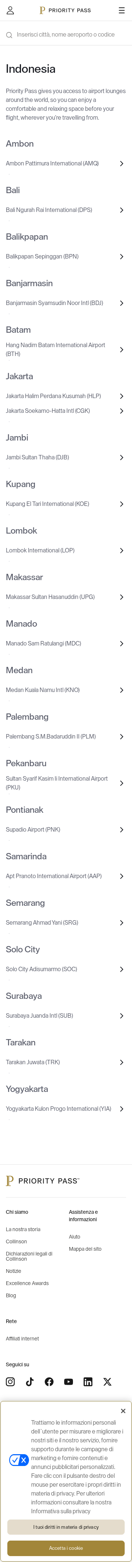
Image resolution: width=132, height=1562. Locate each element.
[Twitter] (107, 1381)
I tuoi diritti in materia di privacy (66, 1527)
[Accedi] (10, 10)
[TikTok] (29, 1381)
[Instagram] (10, 1381)
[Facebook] (49, 1381)
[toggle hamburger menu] (121, 10)
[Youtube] (68, 1381)
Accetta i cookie (66, 1548)
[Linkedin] (88, 1381)
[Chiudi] (123, 1411)
